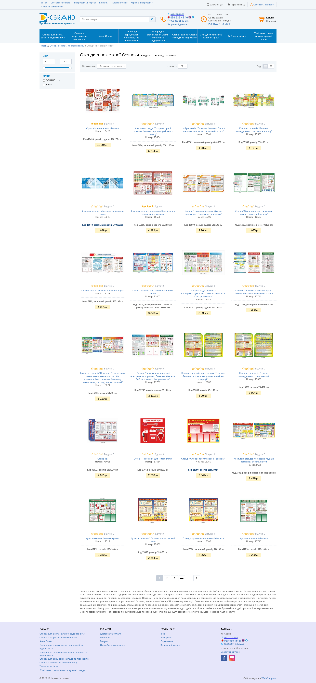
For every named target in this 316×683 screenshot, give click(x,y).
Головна (44, 46)
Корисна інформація (141, 3)
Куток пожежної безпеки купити (102, 538)
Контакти (103, 3)
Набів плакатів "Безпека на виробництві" (102, 290)
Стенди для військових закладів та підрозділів (64, 658)
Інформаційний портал (85, 3)
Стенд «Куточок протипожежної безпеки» (203, 458)
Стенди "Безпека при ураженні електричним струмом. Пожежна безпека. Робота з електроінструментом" (153, 376)
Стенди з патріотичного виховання (58, 637)
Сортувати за (88, 66)
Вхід (162, 633)
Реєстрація (166, 637)
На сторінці (171, 66)
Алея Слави (46, 641)
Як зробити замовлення (51, 7)
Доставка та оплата (60, 3)
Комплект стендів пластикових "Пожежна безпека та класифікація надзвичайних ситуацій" (203, 376)
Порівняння (166, 641)
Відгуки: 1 (159, 206)
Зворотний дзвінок (177, 24)
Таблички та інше (49, 666)
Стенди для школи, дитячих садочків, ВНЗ (62, 633)
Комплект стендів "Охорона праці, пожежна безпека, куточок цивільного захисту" (153, 131)
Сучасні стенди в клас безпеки (102, 128)
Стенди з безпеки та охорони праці (67, 46)
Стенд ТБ (102, 458)
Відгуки (104, 641)
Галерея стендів (119, 3)
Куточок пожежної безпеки (254, 538)
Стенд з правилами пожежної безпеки (203, 538)
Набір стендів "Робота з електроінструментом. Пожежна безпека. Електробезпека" (203, 293)
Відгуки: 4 (109, 124)
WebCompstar (269, 678)
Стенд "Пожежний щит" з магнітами (153, 458)
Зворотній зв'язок (230, 652)
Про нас (43, 3)
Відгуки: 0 (159, 124)
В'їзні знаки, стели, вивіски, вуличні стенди (62, 670)
